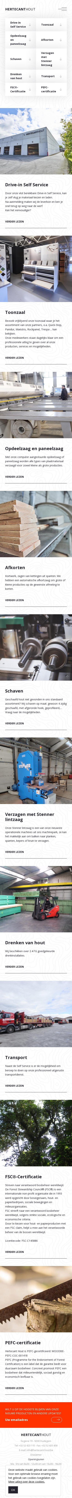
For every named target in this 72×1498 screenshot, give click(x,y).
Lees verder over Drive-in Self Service (36, 172)
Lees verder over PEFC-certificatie (36, 1334)
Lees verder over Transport (36, 1040)
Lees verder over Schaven (36, 676)
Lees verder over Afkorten (36, 552)
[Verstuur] (58, 1419)
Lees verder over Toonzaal (36, 304)
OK (13, 1490)
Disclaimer (36, 1454)
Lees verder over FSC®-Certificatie (36, 1183)
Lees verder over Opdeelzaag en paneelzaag (36, 431)
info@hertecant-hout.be (40, 1450)
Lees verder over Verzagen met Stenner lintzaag (36, 801)
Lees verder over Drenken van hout (36, 923)
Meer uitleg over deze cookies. (26, 1481)
